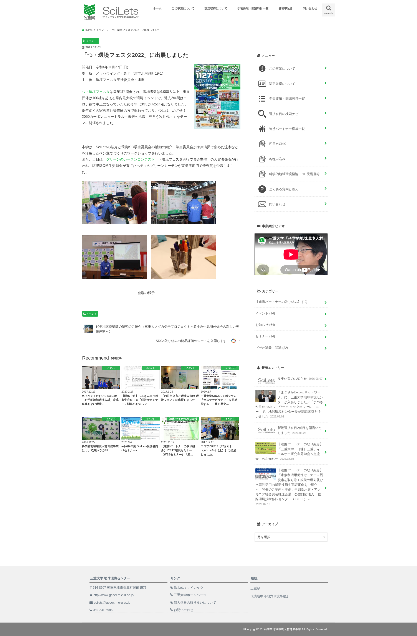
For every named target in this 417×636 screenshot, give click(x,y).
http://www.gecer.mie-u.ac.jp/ (113, 595)
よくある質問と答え (283, 189)
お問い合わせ (183, 610)
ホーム (157, 8)
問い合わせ (310, 8)
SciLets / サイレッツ (188, 587)
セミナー (265, 336)
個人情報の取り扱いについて (195, 602)
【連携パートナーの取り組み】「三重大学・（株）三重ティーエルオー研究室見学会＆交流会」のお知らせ (289, 451)
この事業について (183, 8)
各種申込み (286, 8)
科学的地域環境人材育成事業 (282, 629)
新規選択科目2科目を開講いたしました (300, 430)
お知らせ (265, 325)
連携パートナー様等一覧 (287, 129)
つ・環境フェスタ (96, 92)
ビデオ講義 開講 (271, 348)
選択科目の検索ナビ (283, 114)
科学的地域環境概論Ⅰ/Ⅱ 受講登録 (294, 174)
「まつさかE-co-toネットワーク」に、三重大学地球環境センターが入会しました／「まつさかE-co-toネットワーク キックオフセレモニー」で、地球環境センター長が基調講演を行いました (289, 404)
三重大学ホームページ (190, 595)
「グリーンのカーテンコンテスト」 (130, 159)
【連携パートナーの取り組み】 (281, 302)
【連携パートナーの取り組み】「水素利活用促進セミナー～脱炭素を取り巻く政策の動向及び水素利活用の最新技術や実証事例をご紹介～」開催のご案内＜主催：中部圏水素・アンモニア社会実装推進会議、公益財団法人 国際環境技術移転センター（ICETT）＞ (289, 487)
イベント (91, 313)
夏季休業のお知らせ (300, 378)
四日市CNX (277, 144)
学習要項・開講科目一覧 (252, 8)
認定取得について (216, 8)
